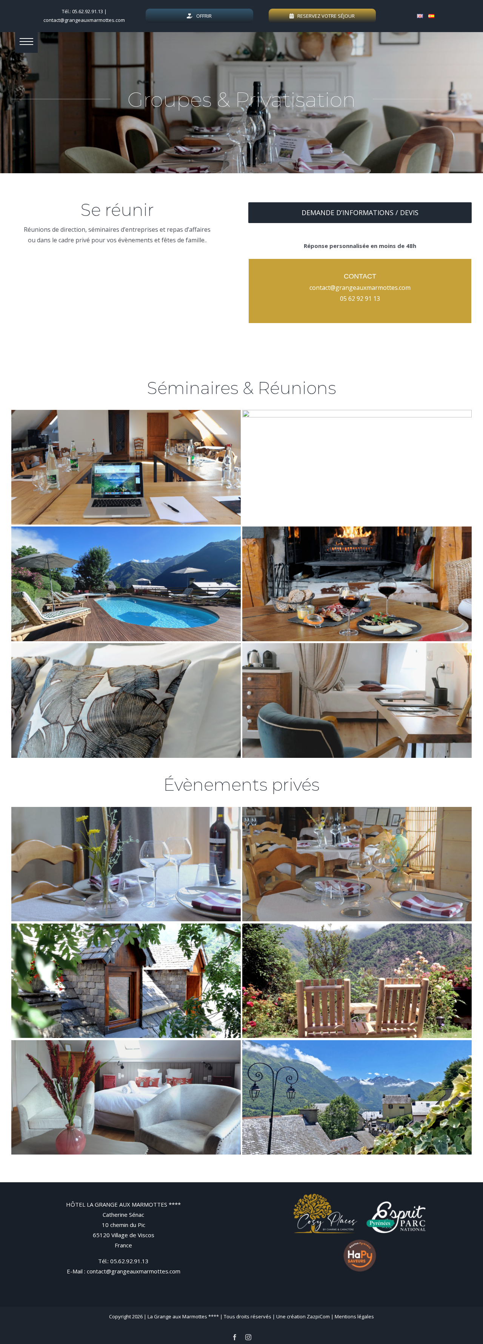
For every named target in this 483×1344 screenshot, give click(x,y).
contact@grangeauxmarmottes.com (84, 20)
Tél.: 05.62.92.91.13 (82, 11)
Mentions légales (354, 1316)
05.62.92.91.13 (129, 1261)
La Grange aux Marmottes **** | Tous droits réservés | (212, 1316)
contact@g (324, 287)
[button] (26, 41)
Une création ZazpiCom (303, 1316)
